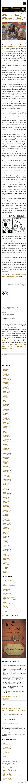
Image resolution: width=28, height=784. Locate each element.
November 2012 (6, 409)
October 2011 (5, 426)
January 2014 (6, 391)
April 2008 (5, 475)
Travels (4, 610)
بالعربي (4, 757)
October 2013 (5, 395)
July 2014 (5, 384)
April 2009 (5, 463)
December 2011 (6, 423)
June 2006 (5, 501)
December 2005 (6, 509)
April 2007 (5, 488)
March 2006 (5, 505)
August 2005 (5, 514)
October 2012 (5, 410)
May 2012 (5, 417)
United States (17, 308)
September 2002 (6, 551)
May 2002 (5, 554)
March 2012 (5, 419)
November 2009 (6, 454)
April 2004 (5, 535)
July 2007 (5, 484)
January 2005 (6, 523)
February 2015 (6, 377)
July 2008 (5, 474)
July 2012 (5, 414)
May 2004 (5, 533)
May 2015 (5, 373)
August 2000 (5, 567)
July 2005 (5, 515)
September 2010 (6, 441)
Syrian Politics (6, 605)
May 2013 (5, 401)
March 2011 (5, 435)
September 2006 (6, 497)
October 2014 (5, 381)
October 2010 (5, 440)
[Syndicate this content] (2, 697)
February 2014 (6, 390)
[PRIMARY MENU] (24, 3)
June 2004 (5, 532)
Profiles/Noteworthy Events (8, 597)
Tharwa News (5, 607)
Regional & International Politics (12, 307)
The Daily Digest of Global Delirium (14, 330)
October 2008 (5, 471)
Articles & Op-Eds (6, 583)
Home (4, 743)
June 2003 (5, 542)
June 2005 (5, 516)
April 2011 (5, 434)
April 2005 (5, 519)
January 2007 (6, 492)
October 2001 (5, 562)
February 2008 (6, 476)
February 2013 (6, 405)
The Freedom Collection (8, 688)
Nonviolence (5, 594)
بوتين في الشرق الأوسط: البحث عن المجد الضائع (12, 775)
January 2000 (6, 572)
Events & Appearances (7, 586)
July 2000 (5, 568)
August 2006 (5, 498)
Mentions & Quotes (7, 593)
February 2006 (6, 506)
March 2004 (5, 536)
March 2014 (5, 388)
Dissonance (5, 749)
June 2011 (5, 431)
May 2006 (5, 502)
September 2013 (6, 396)
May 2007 (5, 487)
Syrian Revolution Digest (8, 672)
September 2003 (6, 540)
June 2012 (5, 415)
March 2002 (5, 557)
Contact (4, 756)
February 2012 (6, 421)
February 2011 (6, 436)
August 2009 (5, 458)
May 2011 (5, 432)
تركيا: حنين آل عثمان (7, 774)
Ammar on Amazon (7, 665)
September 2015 (6, 369)
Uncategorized (6, 611)
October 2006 (5, 496)
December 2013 (6, 392)
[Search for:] (14, 354)
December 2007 (6, 479)
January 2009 (6, 467)
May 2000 (5, 571)
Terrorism (5, 606)
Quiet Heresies (6, 598)
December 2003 (6, 538)
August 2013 (5, 397)
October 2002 (5, 550)
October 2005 (5, 511)
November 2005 (6, 510)
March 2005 (5, 520)
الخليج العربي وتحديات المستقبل (9, 778)
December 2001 (6, 560)
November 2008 (6, 470)
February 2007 (6, 491)
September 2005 (6, 513)
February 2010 (6, 450)
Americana (5, 581)
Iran (10, 308)
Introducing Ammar (7, 744)
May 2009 (5, 462)
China (6, 308)
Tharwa (4, 753)
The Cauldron (18, 344)
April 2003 (5, 545)
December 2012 (6, 408)
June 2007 (5, 485)
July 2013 (5, 399)
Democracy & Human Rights (9, 585)
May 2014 (5, 387)
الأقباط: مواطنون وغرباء (7, 767)
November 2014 (6, 379)
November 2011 (6, 425)
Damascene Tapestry (7, 748)
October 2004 (5, 527)
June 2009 (5, 461)
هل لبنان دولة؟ (6, 776)
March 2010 (5, 449)
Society (4, 602)
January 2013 (6, 406)
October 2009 (5, 456)
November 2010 (6, 439)
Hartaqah (18, 333)
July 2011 (5, 430)
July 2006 (5, 500)
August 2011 (5, 428)
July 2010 (5, 444)
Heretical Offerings (7, 590)
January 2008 (6, 478)
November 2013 (6, 393)
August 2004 (5, 529)
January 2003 (6, 546)
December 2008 (6, 469)
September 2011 (6, 427)
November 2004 (6, 526)
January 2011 (6, 437)
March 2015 (5, 375)
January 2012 (6, 422)
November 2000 (6, 566)
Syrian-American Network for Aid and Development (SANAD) (13, 676)
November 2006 (6, 494)
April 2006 (5, 504)
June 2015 (5, 371)
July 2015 (5, 370)
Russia (13, 308)
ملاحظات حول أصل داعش (8, 769)
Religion (4, 601)
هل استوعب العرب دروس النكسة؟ (9, 771)
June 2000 (5, 570)
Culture (4, 584)
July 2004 (5, 531)
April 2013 (5, 403)
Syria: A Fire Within (7, 668)
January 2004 (6, 537)
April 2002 (5, 555)
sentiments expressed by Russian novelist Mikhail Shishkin (14, 275)
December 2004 (6, 524)
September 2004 (6, 528)
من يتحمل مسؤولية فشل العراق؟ (9, 773)
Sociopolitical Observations (8, 603)
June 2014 (5, 386)
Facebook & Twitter (7, 588)
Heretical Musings (6, 589)
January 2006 (6, 507)
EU (8, 308)
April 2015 (5, 374)
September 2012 (6, 412)
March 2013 (5, 404)
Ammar (13, 306)
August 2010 (5, 443)
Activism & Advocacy (7, 580)
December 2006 (6, 493)
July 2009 (5, 460)
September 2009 (6, 457)
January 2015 (6, 378)
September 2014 (6, 382)
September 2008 (6, 472)
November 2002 (6, 549)
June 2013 (5, 400)
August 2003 (5, 541)
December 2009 (6, 453)
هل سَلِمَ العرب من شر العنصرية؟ (9, 770)
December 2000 (6, 564)
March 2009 (5, 465)
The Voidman (18, 346)
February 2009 (6, 466)
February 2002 (6, 558)
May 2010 (5, 447)
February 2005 (6, 522)
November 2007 (6, 480)
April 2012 (5, 418)
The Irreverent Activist (7, 608)
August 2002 (5, 553)
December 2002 (6, 548)
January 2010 (6, 452)
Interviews (5, 592)
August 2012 (5, 413)
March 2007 (5, 489)
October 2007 (5, 482)
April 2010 (5, 448)
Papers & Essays (6, 596)
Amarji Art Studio (6, 751)
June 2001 (5, 563)
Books (4, 755)
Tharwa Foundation (7, 683)
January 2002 (6, 559)
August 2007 (5, 483)
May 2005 (5, 518)
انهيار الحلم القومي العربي (8, 779)
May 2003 (5, 544)
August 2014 (5, 383)
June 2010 (5, 445)
